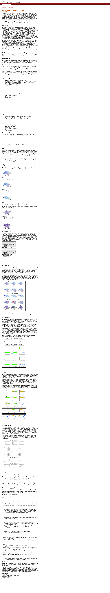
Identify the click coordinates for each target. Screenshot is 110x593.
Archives (13, 4)
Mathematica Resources (24, 4)
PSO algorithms (16, 479)
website (7, 501)
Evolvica (33, 501)
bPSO (24, 487)
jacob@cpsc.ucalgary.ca (6, 577)
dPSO (11, 488)
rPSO (29, 487)
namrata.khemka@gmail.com (6, 576)
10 (32, 38)
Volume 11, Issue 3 (24, 2)
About (18, 4)
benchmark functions (6, 483)
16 (2, 502)
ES (3, 480)
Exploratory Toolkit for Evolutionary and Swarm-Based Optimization (13, 11)
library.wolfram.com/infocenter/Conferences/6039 (20, 512)
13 (11, 135)
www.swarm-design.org (16, 494)
